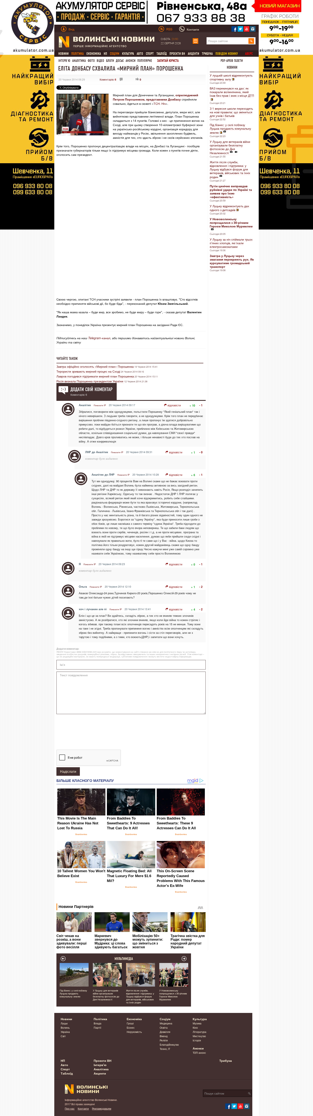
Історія (197, 1040)
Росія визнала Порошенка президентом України (90, 381)
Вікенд (164, 1036)
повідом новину (226, 53)
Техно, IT (165, 1049)
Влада (97, 1023)
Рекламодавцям (101, 1108)
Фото (91, 60)
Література (199, 1032)
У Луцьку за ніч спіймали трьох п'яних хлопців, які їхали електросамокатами (231, 243)
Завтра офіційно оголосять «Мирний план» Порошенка (95, 366)
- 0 (200, 452)
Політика (100, 1019)
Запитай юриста (168, 60)
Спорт (150, 53)
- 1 (200, 405)
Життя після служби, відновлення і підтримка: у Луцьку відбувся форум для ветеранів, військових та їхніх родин (230, 169)
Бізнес (131, 1027)
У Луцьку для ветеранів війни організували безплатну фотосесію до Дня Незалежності (230, 147)
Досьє (120, 60)
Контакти (83, 1108)
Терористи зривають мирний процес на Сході (88, 371)
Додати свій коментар (91, 389)
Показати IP (100, 405)
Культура (128, 53)
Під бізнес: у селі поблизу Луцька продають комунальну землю (230, 129)
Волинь (65, 1027)
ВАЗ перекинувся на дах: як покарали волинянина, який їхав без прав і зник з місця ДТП (232, 92)
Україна (65, 1032)
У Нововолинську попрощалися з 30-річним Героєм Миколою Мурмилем (173, 995)
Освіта (164, 1027)
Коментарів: (108, 79)
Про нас (70, 1108)
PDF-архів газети (232, 60)
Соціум (165, 1019)
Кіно (195, 1027)
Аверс (249, 53)
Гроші (130, 1023)
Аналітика (79, 60)
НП (105, 53)
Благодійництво (169, 1044)
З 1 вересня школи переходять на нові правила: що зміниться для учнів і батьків (231, 112)
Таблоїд (161, 53)
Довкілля (165, 1032)
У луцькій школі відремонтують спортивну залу (231, 77)
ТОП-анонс (199, 1052)
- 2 (200, 587)
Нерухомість (134, 1032)
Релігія (164, 1040)
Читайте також (67, 358)
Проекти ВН (177, 53)
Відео (100, 60)
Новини (63, 53)
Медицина (166, 1023)
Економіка (93, 53)
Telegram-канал (99, 338)
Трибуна (207, 53)
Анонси (130, 60)
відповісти (174, 405)
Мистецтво (199, 1036)
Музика (197, 1023)
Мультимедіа (124, 958)
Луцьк (64, 1023)
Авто (140, 53)
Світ (63, 1036)
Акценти (193, 53)
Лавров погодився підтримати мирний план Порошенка (95, 376)
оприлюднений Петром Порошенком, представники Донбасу (155, 97)
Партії (97, 1027)
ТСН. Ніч (160, 103)
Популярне (144, 60)
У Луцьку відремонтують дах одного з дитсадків (229, 208)
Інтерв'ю (64, 60)
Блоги (110, 60)
